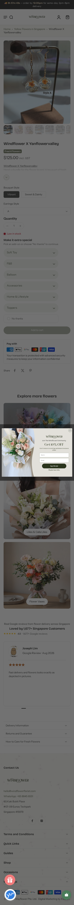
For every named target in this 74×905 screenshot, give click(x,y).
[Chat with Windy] (66, 895)
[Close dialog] (69, 430)
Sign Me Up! (54, 466)
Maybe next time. (54, 470)
